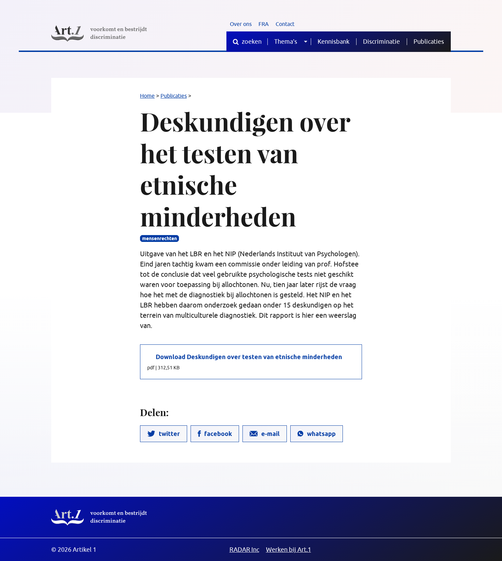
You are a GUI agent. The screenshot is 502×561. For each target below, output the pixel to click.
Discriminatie (381, 41)
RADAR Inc (244, 549)
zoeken (251, 41)
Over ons (241, 24)
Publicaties (429, 41)
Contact (285, 24)
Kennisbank (333, 41)
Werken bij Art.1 (288, 549)
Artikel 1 (99, 517)
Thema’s (285, 41)
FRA (264, 24)
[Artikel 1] (99, 33)
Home (147, 96)
